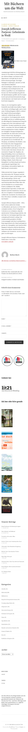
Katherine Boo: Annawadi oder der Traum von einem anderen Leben (12, 272)
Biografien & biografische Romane (9, 599)
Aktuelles (3, 589)
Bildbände (3, 596)
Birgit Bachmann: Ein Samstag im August (11, 526)
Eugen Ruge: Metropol (6, 556)
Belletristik (4, 592)
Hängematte (4, 606)
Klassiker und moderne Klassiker (9, 628)
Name (3, 319)
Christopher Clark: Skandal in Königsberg (11, 546)
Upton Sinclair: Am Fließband (8, 531)
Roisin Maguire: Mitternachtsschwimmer (11, 566)
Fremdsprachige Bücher (7, 603)
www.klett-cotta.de (7, 241)
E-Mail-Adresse (6, 326)
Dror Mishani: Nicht (6, 571)
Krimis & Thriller (14, 26)
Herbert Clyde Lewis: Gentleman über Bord (11, 541)
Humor (3, 617)
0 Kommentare (10, 40)
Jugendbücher (4, 620)
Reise (2, 635)
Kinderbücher (4, 624)
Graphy (21, 727)
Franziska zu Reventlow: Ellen (8, 536)
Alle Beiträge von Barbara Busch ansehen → (13, 260)
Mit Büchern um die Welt (14, 6)
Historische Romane (6, 610)
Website (3, 333)
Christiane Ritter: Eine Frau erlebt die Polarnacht (12, 561)
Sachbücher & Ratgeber (6, 638)
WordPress (12, 727)
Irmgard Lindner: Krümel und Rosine (12, 279)
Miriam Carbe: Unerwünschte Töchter (10, 551)
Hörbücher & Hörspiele (6, 613)
